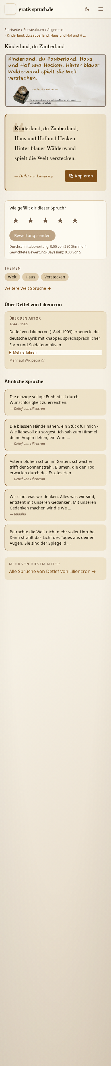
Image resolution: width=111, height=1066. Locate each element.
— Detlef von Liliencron (34, 176)
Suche (48, 984)
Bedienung (22, 984)
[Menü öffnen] (100, 9)
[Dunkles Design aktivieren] (87, 9)
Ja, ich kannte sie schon (34, 936)
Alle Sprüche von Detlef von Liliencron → (52, 571)
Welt (12, 277)
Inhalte (76, 972)
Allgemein (55, 30)
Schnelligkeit (47, 972)
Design (18, 972)
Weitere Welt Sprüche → (28, 288)
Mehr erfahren (24, 352)
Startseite (12, 30)
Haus (30, 277)
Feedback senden (30, 1052)
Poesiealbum (33, 30)
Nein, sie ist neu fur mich (36, 949)
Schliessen (67, 1052)
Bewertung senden (32, 235)
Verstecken (54, 277)
